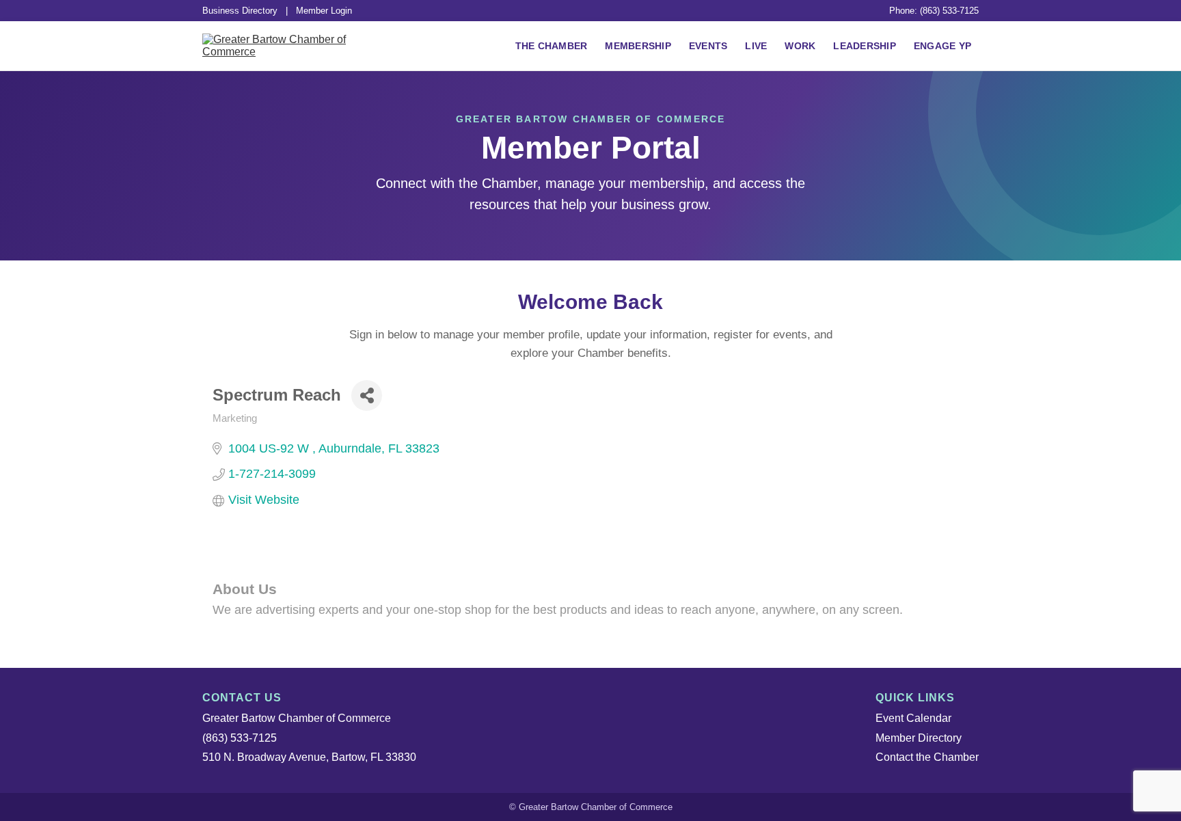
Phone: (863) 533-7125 (934, 10)
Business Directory (239, 10)
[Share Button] (366, 395)
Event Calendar (913, 718)
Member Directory (918, 738)
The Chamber (551, 45)
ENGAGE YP (942, 45)
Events (708, 45)
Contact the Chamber (927, 757)
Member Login (324, 10)
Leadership (864, 45)
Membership (638, 45)
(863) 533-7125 (239, 738)
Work (800, 45)
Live (756, 45)
